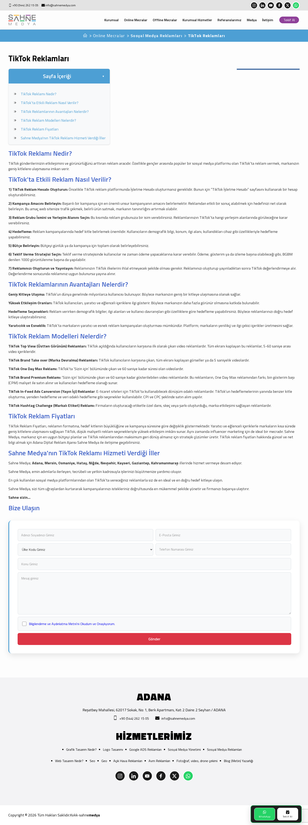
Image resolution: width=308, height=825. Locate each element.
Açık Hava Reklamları (127, 760)
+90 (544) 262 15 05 (25, 5)
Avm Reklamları (159, 760)
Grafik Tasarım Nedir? (81, 749)
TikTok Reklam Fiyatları (39, 129)
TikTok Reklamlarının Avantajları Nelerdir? (55, 111)
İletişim (267, 19)
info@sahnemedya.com (60, 5)
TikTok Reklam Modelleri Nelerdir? (48, 120)
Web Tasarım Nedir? (69, 760)
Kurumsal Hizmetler (197, 19)
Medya (252, 19)
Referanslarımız (229, 19)
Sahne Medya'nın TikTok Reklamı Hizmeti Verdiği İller (63, 138)
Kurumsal (111, 19)
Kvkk (74, 815)
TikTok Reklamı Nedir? (38, 94)
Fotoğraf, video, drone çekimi (196, 760)
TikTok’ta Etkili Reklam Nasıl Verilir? (49, 103)
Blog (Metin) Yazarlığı (238, 760)
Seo (92, 760)
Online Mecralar (135, 19)
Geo (104, 760)
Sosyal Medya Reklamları (156, 35)
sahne (89, 815)
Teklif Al (289, 19)
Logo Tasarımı (113, 749)
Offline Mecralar (165, 19)
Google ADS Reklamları (145, 749)
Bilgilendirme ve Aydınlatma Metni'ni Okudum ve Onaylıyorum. (72, 623)
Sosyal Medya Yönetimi (184, 749)
